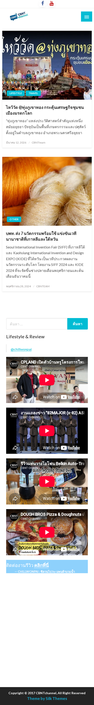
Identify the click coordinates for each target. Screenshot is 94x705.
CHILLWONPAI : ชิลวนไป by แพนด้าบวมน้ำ (46, 571)
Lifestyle (16, 93)
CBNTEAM (43, 286)
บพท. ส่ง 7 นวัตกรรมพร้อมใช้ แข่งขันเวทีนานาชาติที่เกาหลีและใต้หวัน (41, 236)
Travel (33, 93)
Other (14, 219)
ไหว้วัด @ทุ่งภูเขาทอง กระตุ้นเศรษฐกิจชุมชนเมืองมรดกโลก (45, 110)
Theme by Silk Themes (47, 698)
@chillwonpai (21, 349)
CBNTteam (38, 142)
